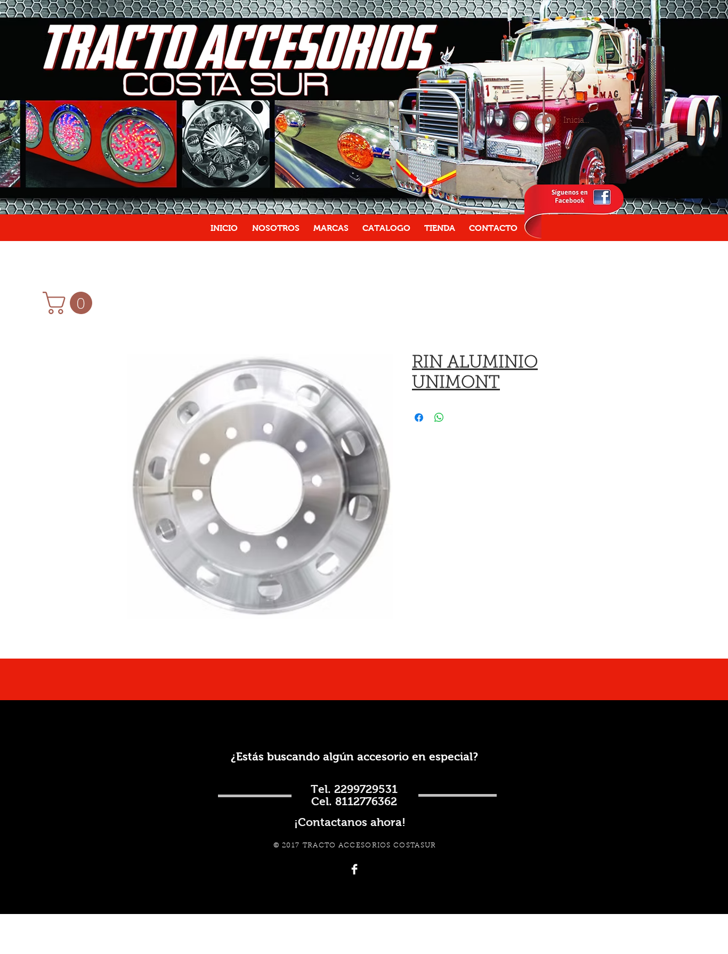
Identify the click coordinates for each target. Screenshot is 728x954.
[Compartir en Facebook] (418, 417)
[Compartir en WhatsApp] (439, 417)
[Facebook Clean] (354, 869)
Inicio (139, 314)
